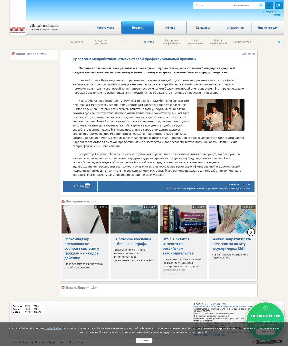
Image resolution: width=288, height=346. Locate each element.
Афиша (170, 27)
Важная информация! (218, 42)
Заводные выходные (100, 42)
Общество (148, 42)
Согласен (144, 340)
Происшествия (242, 42)
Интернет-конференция (171, 42)
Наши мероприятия (195, 42)
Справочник (235, 27)
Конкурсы (203, 27)
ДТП (124, 42)
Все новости (77, 42)
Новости (138, 27)
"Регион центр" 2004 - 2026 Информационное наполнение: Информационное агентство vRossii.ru (226, 305)
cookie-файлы (53, 328)
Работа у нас (105, 27)
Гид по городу (268, 27)
